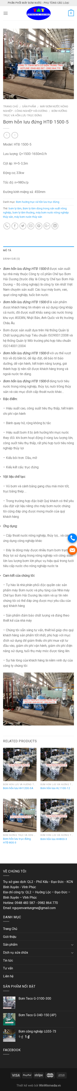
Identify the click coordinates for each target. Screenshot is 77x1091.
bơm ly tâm (15, 208)
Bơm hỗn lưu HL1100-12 (55, 788)
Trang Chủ (10, 929)
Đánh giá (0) (11, 258)
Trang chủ (10, 106)
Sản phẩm (29, 106)
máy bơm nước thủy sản (28, 216)
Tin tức (8, 960)
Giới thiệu (9, 937)
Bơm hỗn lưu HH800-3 (53, 839)
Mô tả (7, 250)
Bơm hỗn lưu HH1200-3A (18, 788)
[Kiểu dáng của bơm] (38, 64)
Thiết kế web (24, 1085)
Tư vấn (8, 968)
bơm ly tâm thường (23, 212)
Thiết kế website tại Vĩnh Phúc (21, 856)
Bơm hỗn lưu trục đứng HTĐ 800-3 (17, 840)
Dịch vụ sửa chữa (15, 952)
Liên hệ (8, 976)
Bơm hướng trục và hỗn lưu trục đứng (37, 201)
